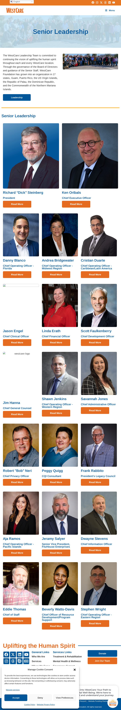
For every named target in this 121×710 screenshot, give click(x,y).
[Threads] (13, 661)
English (16, 2)
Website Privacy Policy (46, 705)
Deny (40, 697)
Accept (15, 697)
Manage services (13, 690)
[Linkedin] (20, 654)
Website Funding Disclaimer (99, 701)
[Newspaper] (26, 661)
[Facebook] (6, 654)
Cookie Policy (29, 705)
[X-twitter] (13, 654)
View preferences (64, 697)
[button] (74, 669)
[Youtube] (26, 654)
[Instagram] (6, 661)
